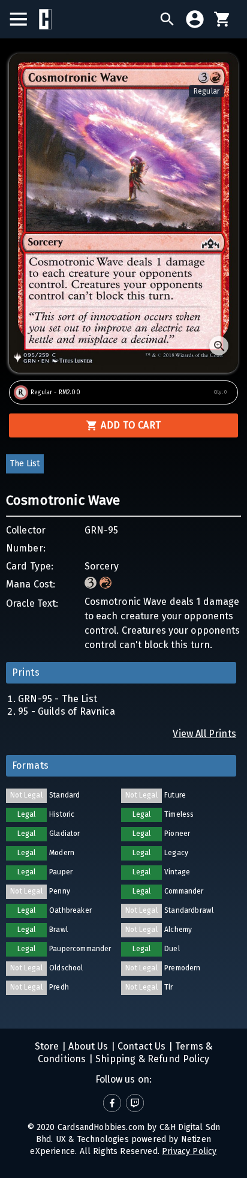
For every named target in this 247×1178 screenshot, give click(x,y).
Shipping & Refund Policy (151, 1059)
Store (47, 1046)
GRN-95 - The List (57, 699)
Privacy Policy (189, 1151)
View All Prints (204, 733)
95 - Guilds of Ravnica (66, 711)
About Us (87, 1046)
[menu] (24, 19)
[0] (222, 19)
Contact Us (140, 1046)
